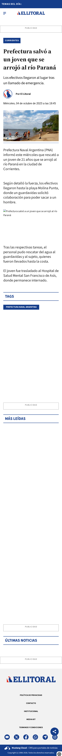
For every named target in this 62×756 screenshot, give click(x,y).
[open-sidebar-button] (5, 13)
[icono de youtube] (7, 737)
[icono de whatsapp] (35, 737)
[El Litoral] (31, 13)
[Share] (54, 732)
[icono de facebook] (26, 737)
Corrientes (12, 40)
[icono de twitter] (16, 737)
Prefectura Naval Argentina (21, 307)
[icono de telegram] (45, 737)
